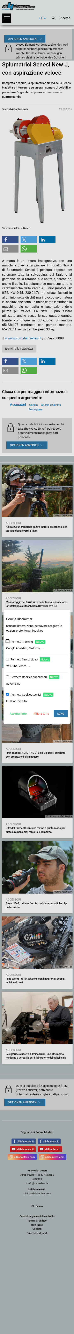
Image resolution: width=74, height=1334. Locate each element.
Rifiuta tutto (41, 713)
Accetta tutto (18, 713)
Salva (60, 713)
